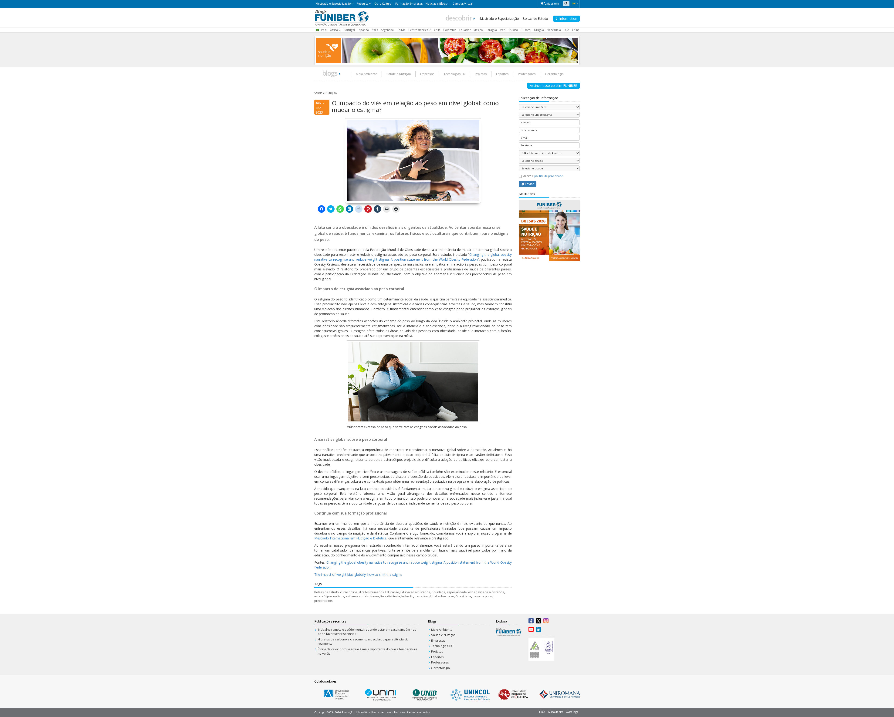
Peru (503, 30)
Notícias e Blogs (436, 4)
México (478, 30)
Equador (465, 30)
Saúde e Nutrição (398, 74)
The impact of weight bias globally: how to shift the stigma (358, 574)
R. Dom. (526, 30)
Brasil (323, 30)
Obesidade (463, 596)
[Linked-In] (538, 630)
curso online (349, 592)
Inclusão (407, 596)
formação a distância (385, 596)
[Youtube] (531, 630)
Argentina (387, 30)
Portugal (349, 30)
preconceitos (323, 601)
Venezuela (554, 30)
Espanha (363, 30)
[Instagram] (546, 622)
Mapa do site (555, 712)
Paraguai (492, 30)
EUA (566, 30)
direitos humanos (371, 592)
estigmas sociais (357, 596)
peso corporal (482, 596)
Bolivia (401, 30)
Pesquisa (363, 4)
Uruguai (539, 30)
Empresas (427, 74)
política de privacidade (548, 176)
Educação (392, 592)
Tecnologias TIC (455, 74)
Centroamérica (418, 30)
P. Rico (513, 30)
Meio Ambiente (366, 74)
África (334, 30)
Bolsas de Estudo (535, 18)
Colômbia (449, 30)
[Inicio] (341, 17)
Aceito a (543, 176)
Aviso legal (572, 712)
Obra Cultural (383, 4)
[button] (575, 3)
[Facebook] (531, 622)
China (575, 30)
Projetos (481, 74)
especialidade (457, 592)
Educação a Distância (415, 592)
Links (542, 712)
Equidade (438, 592)
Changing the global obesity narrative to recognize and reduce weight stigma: (384, 562)
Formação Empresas (409, 4)
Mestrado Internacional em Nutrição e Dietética (350, 538)
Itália (375, 30)
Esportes (502, 74)
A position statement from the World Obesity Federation (433, 259)
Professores (527, 74)
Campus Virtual (463, 4)
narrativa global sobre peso (434, 596)
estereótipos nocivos (329, 596)
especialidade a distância (486, 592)
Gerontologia (554, 74)
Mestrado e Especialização (333, 4)
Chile (437, 30)
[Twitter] (538, 622)
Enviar (529, 184)
